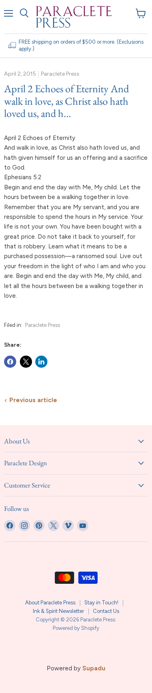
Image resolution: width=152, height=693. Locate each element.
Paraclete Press (42, 325)
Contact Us (106, 611)
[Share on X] (26, 362)
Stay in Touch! (101, 603)
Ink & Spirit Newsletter (58, 611)
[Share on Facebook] (10, 362)
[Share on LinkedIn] (41, 362)
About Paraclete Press (50, 603)
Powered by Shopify (76, 628)
